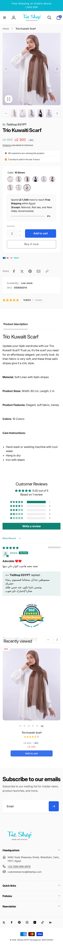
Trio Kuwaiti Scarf (31, 732)
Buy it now (31, 244)
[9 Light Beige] (19, 188)
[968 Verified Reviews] (32, 629)
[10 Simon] (27, 188)
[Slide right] (56, 68)
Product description (15, 324)
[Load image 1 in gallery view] (14, 113)
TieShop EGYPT (15, 124)
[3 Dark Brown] (27, 179)
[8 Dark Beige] (10, 188)
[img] (11, 547)
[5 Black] (35, 179)
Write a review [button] (31, 526)
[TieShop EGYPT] (19, 841)
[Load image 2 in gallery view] (22, 113)
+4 (42, 726)
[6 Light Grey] (44, 179)
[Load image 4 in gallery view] (40, 113)
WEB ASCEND (47, 940)
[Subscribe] (54, 806)
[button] (4, 17)
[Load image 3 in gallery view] (31, 113)
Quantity (11, 226)
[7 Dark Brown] (52, 179)
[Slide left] (6, 68)
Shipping (7, 145)
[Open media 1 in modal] (31, 69)
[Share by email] (38, 271)
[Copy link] (47, 271)
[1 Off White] (10, 179)
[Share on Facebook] (14, 271)
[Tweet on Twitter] (22, 271)
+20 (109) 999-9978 (19, 866)
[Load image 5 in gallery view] (49, 113)
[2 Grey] (19, 179)
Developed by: (36, 940)
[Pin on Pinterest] (30, 271)
